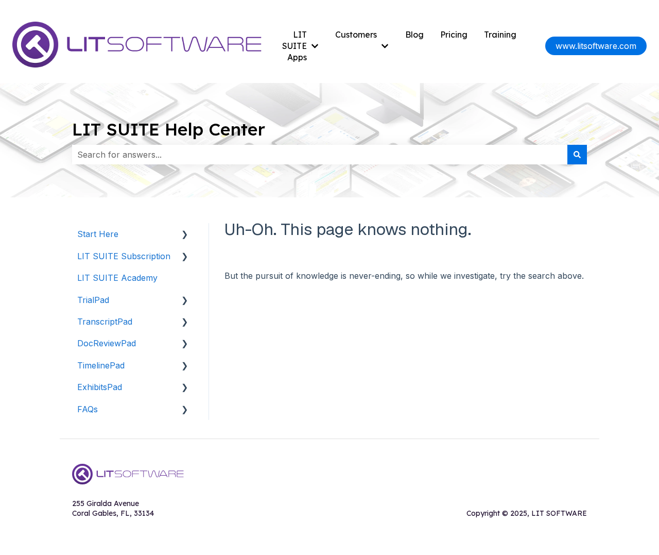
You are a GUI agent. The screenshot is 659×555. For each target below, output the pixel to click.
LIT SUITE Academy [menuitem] (117, 278)
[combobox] (319, 154)
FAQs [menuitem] (87, 409)
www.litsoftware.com (596, 46)
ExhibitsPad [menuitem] (99, 387)
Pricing (453, 34)
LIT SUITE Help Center (168, 129)
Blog (414, 34)
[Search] (577, 154)
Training (500, 34)
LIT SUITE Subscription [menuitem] (123, 256)
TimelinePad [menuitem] (101, 365)
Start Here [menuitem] (97, 234)
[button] (185, 234)
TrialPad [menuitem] (93, 300)
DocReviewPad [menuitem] (106, 343)
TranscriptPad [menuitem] (104, 321)
